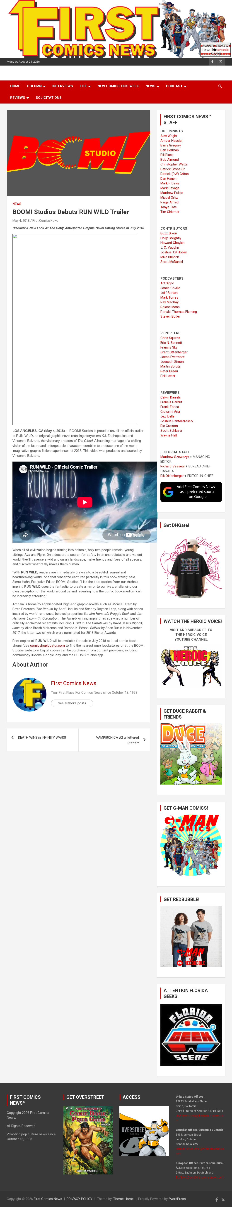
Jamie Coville (170, 288)
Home (15, 86)
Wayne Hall (168, 435)
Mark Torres (169, 297)
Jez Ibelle (167, 416)
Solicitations (49, 98)
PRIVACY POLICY (79, 1199)
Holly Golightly (170, 238)
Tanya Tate (168, 207)
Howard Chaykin (172, 243)
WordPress (177, 1199)
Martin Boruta (170, 366)
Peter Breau (169, 371)
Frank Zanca (169, 407)
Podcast (174, 86)
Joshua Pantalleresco (176, 421)
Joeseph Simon (172, 362)
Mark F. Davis (169, 183)
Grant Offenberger (174, 352)
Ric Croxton (169, 426)
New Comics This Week (118, 86)
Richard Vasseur (172, 466)
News (150, 86)
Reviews (17, 98)
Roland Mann (170, 307)
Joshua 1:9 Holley (173, 252)
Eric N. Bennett (171, 343)
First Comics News (45, 220)
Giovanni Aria (170, 412)
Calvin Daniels (170, 397)
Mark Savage (169, 188)
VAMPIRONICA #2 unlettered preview (117, 740)
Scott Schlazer (171, 431)
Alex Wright (168, 136)
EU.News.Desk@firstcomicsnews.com (200, 1177)
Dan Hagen (168, 179)
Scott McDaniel (171, 262)
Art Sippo (167, 283)
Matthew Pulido (171, 193)
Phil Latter (167, 376)
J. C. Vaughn (169, 247)
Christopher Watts (174, 164)
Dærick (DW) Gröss (174, 174)
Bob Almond (169, 160)
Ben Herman (169, 150)
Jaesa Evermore (172, 357)
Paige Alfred (169, 202)
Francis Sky (168, 347)
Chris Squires (170, 338)
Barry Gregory (170, 145)
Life (83, 86)
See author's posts (72, 703)
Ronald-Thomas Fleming (178, 312)
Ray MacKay (169, 302)
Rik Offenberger (172, 476)
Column (34, 86)
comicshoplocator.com (47, 646)
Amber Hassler (171, 141)
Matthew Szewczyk (174, 457)
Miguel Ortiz (169, 198)
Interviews (62, 86)
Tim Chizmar (169, 212)
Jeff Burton (169, 293)
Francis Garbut (171, 402)
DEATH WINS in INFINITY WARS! (42, 738)
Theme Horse (123, 1199)
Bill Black (166, 155)
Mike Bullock (169, 257)
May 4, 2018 (21, 220)
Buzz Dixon (168, 233)
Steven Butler (170, 316)
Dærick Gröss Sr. (172, 169)
